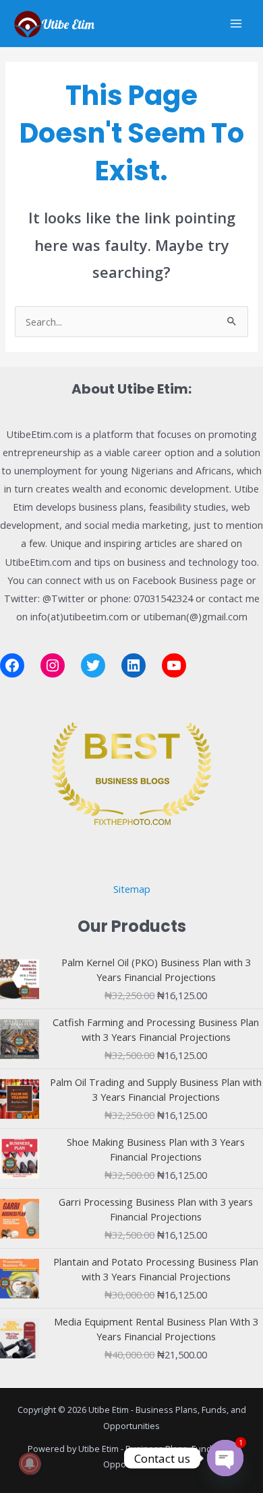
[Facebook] (12, 665)
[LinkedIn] (133, 665)
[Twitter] (93, 665)
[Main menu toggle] (236, 23)
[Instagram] (52, 665)
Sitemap (131, 889)
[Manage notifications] (29, 1463)
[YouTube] (174, 665)
